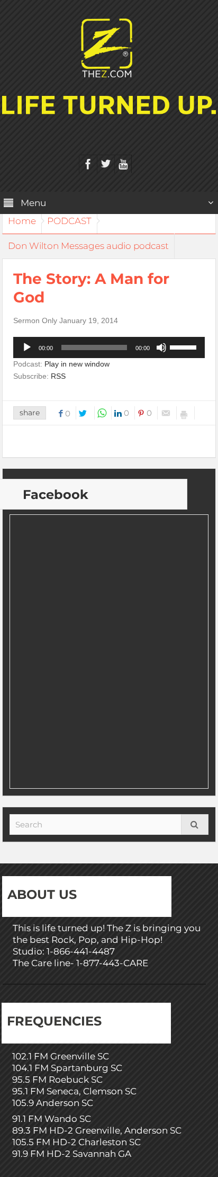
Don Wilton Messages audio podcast (88, 245)
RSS (58, 376)
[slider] (184, 346)
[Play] (27, 347)
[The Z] (109, 47)
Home (22, 221)
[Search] (194, 824)
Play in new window (77, 364)
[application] (109, 347)
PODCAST (69, 221)
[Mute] (161, 347)
